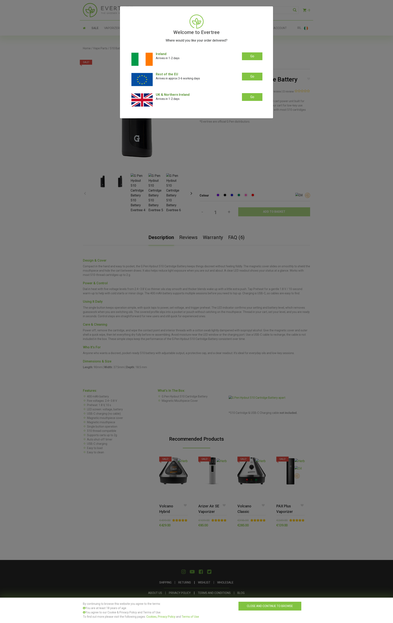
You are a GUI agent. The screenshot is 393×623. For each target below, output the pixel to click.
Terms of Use (190, 616)
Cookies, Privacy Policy (160, 616)
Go (252, 56)
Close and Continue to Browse (270, 606)
